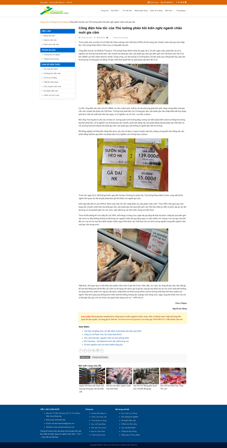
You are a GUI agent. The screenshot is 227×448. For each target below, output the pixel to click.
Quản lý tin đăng (156, 10)
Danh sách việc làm (51, 44)
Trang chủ (104, 10)
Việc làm (46, 31)
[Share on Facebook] (81, 351)
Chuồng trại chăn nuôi (52, 73)
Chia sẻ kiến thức (50, 65)
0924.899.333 (159, 319)
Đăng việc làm (49, 36)
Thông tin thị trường (59, 22)
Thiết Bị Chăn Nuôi (51, 82)
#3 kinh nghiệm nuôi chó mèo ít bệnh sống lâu (103, 345)
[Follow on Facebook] (176, 2)
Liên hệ (69, 2)
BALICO (134, 445)
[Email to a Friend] (89, 351)
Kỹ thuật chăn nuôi (51, 91)
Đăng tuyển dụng (141, 10)
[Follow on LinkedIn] (185, 2)
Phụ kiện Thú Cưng (98, 428)
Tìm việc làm (127, 10)
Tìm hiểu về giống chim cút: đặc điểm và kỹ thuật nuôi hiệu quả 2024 (112, 331)
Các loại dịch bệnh (51, 69)
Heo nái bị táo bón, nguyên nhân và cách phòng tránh (106, 338)
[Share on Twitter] (85, 351)
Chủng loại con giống (52, 55)
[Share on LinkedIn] (98, 351)
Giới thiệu (44, 2)
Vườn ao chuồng (50, 78)
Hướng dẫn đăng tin (57, 2)
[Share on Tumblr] (102, 351)
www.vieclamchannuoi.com (64, 427)
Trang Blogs (180, 10)
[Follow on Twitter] (181, 2)
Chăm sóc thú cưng (51, 95)
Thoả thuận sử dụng (99, 420)
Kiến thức (168, 10)
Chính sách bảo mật (98, 417)
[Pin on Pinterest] (93, 351)
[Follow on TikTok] (179, 2)
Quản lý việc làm (50, 40)
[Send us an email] (183, 2)
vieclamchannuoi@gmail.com (131, 319)
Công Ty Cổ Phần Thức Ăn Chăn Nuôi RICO (103, 335)
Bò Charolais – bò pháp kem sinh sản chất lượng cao (106, 341)
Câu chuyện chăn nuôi (52, 86)
